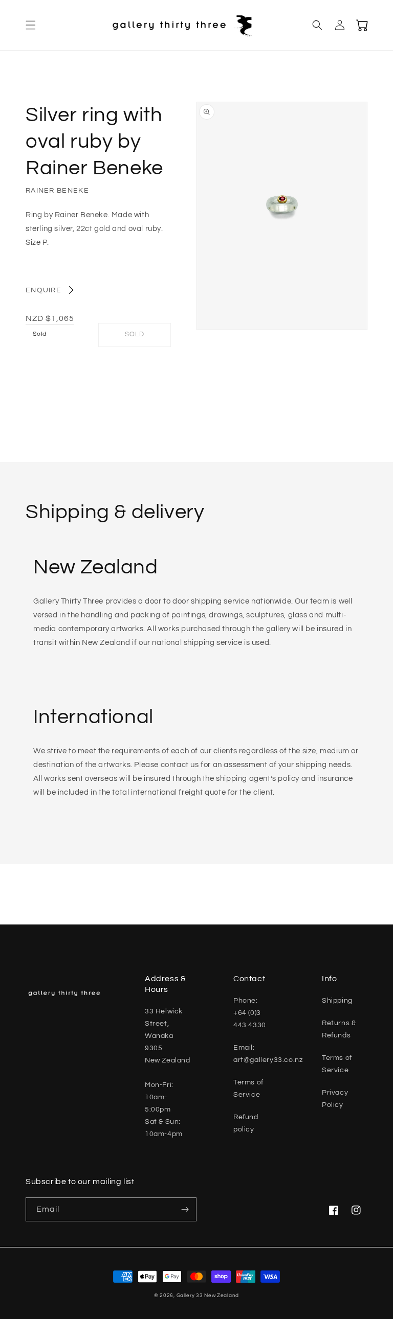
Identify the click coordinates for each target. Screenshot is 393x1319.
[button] (30, 25)
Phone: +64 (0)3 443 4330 (249, 1013)
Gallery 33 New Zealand (208, 1295)
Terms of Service (248, 1088)
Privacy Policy (335, 1098)
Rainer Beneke (57, 190)
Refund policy (245, 1123)
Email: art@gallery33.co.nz (267, 1053)
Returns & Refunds (339, 1029)
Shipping (337, 1000)
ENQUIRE (43, 290)
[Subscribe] (184, 1209)
